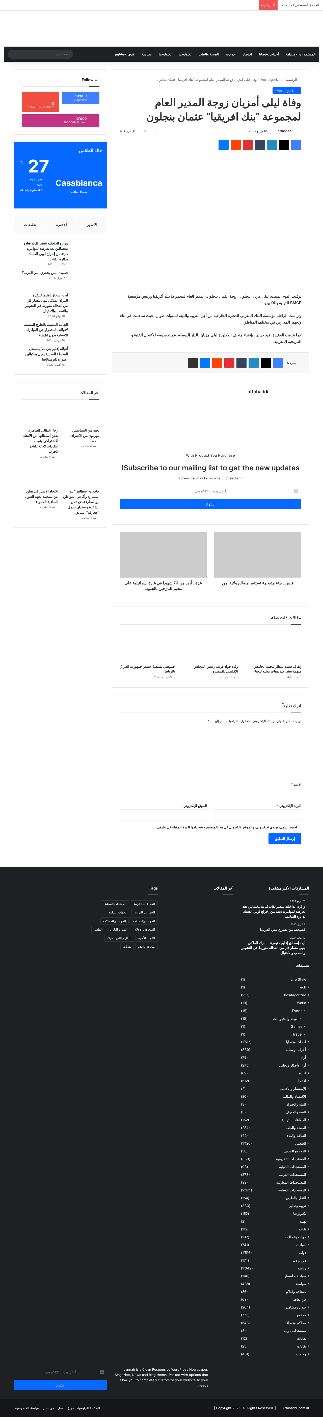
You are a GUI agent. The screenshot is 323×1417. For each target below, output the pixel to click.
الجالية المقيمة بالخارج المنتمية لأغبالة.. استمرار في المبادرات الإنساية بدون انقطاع (46, 329)
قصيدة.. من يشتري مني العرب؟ (45, 272)
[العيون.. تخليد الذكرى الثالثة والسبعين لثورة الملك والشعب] (222, 934)
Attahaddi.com (293, 1408)
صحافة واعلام (296, 1292)
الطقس (300, 1143)
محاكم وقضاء (296, 1323)
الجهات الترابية (118, 912)
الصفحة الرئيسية (88, 1408)
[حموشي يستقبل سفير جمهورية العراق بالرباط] (147, 645)
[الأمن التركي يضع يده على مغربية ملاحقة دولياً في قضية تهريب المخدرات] (199, 934)
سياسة (147, 54)
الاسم (296, 784)
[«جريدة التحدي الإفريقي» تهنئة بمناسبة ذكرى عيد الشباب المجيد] (222, 906)
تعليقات (30, 224)
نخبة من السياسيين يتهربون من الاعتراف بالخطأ (84, 435)
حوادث (231, 54)
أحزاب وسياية (296, 1050)
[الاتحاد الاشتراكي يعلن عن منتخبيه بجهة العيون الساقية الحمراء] (40, 476)
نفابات (301, 1338)
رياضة (301, 1268)
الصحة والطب (209, 54)
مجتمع (301, 1315)
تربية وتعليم (297, 1206)
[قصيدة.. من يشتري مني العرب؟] (85, 279)
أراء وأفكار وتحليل (292, 1065)
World (301, 1003)
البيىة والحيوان (296, 1112)
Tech (302, 987)
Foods (297, 1011)
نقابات (301, 1346)
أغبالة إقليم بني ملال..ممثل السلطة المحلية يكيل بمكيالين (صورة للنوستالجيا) (46, 353)
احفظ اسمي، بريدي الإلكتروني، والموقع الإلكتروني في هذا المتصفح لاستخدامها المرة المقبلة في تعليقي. (226, 827)
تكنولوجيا (185, 54)
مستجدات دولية (294, 1331)
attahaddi (285, 131)
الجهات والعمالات (144, 921)
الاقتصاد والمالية (294, 1096)
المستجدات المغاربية (291, 1182)
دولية (302, 1253)
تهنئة (303, 1221)
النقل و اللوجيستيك (119, 938)
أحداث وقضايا (269, 54)
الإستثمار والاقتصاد (292, 1089)
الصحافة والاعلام (144, 929)
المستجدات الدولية (292, 1167)
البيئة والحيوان (296, 1104)
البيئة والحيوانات (286, 1018)
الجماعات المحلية (115, 904)
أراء (303, 1057)
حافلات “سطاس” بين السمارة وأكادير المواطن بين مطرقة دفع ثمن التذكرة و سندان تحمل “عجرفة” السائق (81, 501)
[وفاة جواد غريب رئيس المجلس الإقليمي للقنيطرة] (210, 645)
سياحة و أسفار (295, 1276)
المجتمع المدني (295, 1151)
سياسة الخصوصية (27, 1408)
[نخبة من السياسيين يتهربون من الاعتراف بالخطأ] (81, 415)
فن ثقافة (299, 1299)
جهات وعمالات (295, 1237)
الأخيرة (61, 224)
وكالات (301, 1354)
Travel (297, 1034)
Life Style (298, 979)
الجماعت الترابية (144, 912)
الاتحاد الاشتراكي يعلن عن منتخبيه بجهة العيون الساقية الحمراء (41, 496)
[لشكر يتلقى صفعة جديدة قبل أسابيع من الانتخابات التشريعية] (176, 934)
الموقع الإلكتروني (195, 806)
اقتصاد (247, 54)
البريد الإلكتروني (289, 806)
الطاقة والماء (296, 1135)
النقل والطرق (296, 1198)
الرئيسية (291, 80)
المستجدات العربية (292, 1175)
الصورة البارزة (118, 929)
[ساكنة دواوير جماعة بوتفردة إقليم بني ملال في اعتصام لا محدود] (176, 920)
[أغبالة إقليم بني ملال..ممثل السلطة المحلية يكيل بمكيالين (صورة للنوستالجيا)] (85, 355)
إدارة (302, 1073)
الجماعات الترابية (293, 1120)
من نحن (48, 1408)
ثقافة (302, 1229)
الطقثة (98, 929)
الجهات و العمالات (114, 921)
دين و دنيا (299, 1260)
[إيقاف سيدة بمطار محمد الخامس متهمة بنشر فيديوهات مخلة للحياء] (273, 645)
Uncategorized (271, 80)
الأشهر (92, 224)
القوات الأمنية (146, 938)
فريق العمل (66, 1408)
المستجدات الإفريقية (301, 54)
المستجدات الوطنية (292, 1190)
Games (296, 1026)
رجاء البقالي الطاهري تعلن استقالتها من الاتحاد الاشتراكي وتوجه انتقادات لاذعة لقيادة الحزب (40, 440)
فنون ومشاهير (124, 54)
